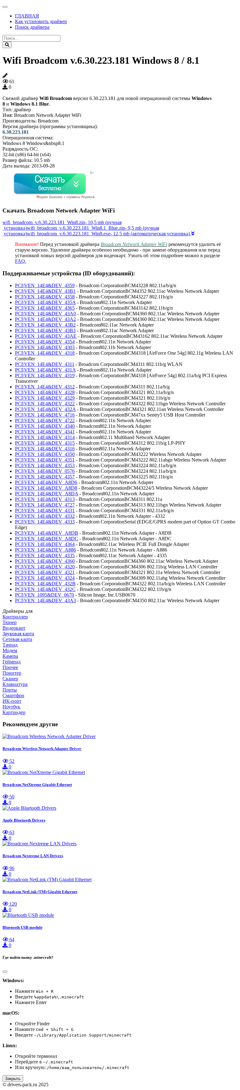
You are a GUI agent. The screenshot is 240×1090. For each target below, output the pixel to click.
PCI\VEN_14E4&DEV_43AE (46, 336)
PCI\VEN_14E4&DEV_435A (45, 302)
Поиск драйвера (32, 27)
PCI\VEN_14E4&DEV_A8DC (46, 538)
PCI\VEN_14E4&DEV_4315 (45, 443)
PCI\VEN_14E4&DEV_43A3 (45, 600)
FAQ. (20, 261)
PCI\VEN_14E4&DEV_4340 (45, 426)
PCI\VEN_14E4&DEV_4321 (45, 572)
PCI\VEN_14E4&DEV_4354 (45, 341)
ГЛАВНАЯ (27, 15)
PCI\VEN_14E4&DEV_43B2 (45, 325)
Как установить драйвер (41, 21)
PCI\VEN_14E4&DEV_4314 (45, 437)
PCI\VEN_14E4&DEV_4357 (45, 476)
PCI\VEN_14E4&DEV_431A (45, 369)
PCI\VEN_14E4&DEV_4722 (45, 420)
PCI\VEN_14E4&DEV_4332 (45, 516)
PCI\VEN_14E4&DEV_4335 (45, 555)
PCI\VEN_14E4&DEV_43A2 (45, 319)
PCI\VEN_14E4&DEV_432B (45, 583)
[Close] (5, 971)
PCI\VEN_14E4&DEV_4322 (45, 403)
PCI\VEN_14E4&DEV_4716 (45, 415)
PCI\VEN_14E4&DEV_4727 (45, 505)
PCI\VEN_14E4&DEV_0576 (45, 471)
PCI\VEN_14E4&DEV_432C (45, 589)
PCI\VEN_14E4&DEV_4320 (45, 566)
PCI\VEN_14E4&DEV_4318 (45, 353)
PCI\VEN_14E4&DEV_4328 (45, 392)
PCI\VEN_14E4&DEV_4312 (45, 386)
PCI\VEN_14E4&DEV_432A (45, 409)
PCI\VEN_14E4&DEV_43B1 (45, 291)
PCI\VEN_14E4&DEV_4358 (45, 296)
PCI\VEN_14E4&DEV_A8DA (46, 493)
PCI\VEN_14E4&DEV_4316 (45, 448)
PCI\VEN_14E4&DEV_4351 (45, 459)
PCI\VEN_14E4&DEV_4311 (44, 364)
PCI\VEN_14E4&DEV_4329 (45, 398)
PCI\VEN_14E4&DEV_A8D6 (46, 482)
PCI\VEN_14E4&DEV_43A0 (45, 313)
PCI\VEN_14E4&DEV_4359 (45, 285)
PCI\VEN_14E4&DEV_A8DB (46, 533)
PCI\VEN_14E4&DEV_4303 (45, 347)
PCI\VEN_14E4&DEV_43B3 (45, 330)
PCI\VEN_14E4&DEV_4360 (45, 561)
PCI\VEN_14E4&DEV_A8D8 (46, 488)
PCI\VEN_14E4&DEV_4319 (45, 375)
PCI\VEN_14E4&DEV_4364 (45, 544)
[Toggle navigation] (5, 7)
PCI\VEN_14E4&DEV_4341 (45, 431)
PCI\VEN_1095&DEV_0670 (44, 595)
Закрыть (13, 1078)
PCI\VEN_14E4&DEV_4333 (45, 521)
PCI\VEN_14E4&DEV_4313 (45, 499)
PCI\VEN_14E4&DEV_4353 (45, 465)
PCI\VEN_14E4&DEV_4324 (45, 578)
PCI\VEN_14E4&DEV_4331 (45, 510)
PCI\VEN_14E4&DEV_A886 (45, 549)
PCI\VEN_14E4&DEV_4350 (45, 454)
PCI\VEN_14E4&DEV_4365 (45, 308)
